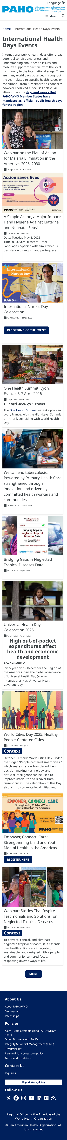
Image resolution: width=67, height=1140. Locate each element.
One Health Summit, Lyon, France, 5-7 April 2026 (27, 390)
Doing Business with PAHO (21, 1039)
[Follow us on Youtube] (31, 1099)
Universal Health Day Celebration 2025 (22, 627)
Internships (12, 1016)
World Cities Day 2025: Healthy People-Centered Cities (31, 737)
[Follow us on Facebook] (16, 1099)
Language (54, 3)
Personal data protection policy (24, 1053)
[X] (8, 1099)
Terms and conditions (18, 1058)
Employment (12, 1011)
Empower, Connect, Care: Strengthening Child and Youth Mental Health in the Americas (31, 842)
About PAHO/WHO (16, 1006)
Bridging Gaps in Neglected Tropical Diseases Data (28, 562)
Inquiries (10, 1073)
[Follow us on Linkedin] (39, 1099)
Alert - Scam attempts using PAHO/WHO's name (30, 1032)
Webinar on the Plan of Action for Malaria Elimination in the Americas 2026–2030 (30, 158)
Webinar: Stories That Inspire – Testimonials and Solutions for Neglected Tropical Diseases (31, 916)
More (33, 974)
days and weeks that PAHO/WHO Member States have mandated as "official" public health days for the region (32, 98)
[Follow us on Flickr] (46, 1099)
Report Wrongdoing (33, 1082)
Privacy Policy (13, 1049)
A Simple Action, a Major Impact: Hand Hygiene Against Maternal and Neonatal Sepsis (32, 222)
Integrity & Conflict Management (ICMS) (29, 1044)
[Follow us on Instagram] (23, 1099)
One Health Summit (23, 410)
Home (6, 29)
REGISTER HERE (18, 859)
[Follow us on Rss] (53, 1099)
